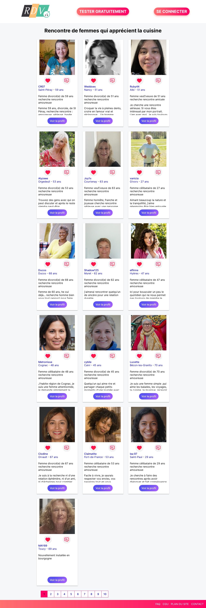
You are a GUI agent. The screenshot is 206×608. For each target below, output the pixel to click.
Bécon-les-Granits (141, 365)
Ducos (42, 270)
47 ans (145, 273)
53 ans (57, 181)
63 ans (104, 181)
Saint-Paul (136, 457)
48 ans (55, 365)
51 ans (98, 89)
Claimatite (90, 453)
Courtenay (90, 181)
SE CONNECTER (171, 11)
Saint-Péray (45, 89)
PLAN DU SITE (180, 604)
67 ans (54, 457)
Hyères (134, 273)
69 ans (52, 548)
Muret (87, 273)
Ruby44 (134, 86)
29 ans (149, 457)
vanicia (134, 178)
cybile (87, 362)
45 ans (97, 365)
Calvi (87, 365)
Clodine (43, 453)
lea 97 (133, 453)
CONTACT (197, 604)
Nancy (88, 89)
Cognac (43, 365)
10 (104, 594)
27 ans (145, 181)
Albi (132, 89)
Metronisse (45, 362)
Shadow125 (91, 270)
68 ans (53, 273)
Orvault (42, 457)
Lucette (134, 362)
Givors (134, 181)
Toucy (42, 548)
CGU (166, 604)
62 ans (98, 273)
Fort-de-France (93, 457)
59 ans (59, 89)
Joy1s (87, 178)
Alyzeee (43, 178)
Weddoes (90, 86)
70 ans (158, 365)
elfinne (134, 270)
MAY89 (42, 545)
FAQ (157, 604)
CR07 (41, 86)
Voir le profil (57, 120)
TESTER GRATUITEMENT (102, 11)
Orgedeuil (44, 181)
